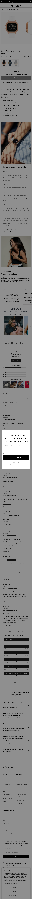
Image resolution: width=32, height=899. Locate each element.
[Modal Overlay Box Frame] (16, 449)
